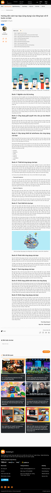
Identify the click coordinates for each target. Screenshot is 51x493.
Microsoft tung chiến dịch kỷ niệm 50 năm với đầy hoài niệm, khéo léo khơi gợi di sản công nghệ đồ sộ (13, 403)
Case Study (24, 6)
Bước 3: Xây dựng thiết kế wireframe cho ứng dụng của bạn (26, 36)
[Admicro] (25, 462)
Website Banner (45, 473)
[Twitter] (3, 41)
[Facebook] (6, 39)
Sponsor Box (45, 476)
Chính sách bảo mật (5, 473)
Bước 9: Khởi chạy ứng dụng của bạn (21, 46)
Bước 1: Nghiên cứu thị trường (20, 33)
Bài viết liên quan (8, 355)
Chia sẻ (2, 24)
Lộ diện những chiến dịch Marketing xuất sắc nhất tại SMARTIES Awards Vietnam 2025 (37, 378)
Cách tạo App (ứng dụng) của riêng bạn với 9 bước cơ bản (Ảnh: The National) (31, 90)
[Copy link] (3, 39)
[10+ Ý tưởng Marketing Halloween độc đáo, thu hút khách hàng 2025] (13, 366)
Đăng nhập (46, 2)
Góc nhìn (37, 6)
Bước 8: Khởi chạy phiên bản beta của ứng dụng (24, 45)
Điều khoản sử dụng (5, 476)
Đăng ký (41, 2)
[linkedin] (5, 487)
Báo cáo (31, 6)
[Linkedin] (6, 41)
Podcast (16, 1)
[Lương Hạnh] (4, 28)
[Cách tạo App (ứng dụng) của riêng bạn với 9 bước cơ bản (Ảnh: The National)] (31, 78)
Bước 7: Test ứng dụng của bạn (20, 43)
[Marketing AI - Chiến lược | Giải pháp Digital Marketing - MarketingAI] (3, 2)
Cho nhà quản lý (21, 2)
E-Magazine (9, 2)
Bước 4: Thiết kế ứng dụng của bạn (21, 38)
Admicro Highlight (30, 2)
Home (2, 6)
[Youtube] (9, 487)
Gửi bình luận (46, 351)
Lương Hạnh (4, 21)
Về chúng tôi (4, 468)
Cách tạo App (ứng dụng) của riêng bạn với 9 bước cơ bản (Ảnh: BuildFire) (31, 251)
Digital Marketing (16, 6)
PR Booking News (46, 468)
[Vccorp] (4, 462)
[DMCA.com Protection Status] (8, 480)
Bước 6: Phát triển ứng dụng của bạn (21, 41)
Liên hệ (43, 6)
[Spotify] (12, 487)
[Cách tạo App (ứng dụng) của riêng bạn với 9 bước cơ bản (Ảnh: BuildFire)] (31, 240)
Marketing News (7, 6)
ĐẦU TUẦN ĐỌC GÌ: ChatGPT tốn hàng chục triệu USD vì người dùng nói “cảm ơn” (12, 427)
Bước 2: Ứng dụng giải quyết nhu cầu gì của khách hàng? (26, 34)
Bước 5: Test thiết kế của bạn (20, 39)
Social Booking (45, 471)
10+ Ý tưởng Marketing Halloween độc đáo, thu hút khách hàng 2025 (12, 378)
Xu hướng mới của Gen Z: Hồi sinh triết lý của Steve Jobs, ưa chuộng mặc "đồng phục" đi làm (37, 403)
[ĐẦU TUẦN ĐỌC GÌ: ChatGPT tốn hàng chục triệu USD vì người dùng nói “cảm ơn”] (13, 414)
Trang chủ (3, 10)
